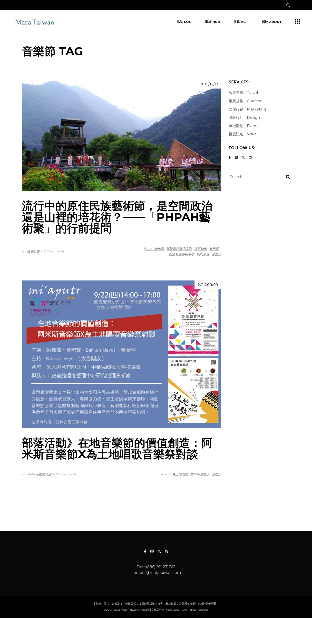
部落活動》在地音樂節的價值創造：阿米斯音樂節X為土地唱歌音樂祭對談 (117, 448)
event (165, 474)
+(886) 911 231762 (159, 566)
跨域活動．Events (244, 125)
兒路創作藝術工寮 (179, 248)
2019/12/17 (209, 84)
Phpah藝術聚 (154, 248)
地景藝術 (200, 248)
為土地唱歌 (180, 474)
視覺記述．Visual (243, 134)
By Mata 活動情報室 (36, 474)
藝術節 (214, 248)
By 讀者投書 (30, 251)
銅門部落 (203, 254)
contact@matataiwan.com (156, 572)
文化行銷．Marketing (247, 109)
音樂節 (216, 254)
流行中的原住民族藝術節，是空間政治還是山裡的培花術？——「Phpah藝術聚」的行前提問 (117, 217)
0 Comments (54, 251)
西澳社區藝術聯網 (181, 254)
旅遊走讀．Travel (243, 92)
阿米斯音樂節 (199, 474)
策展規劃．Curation (246, 101)
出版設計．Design (244, 117)
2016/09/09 (208, 284)
